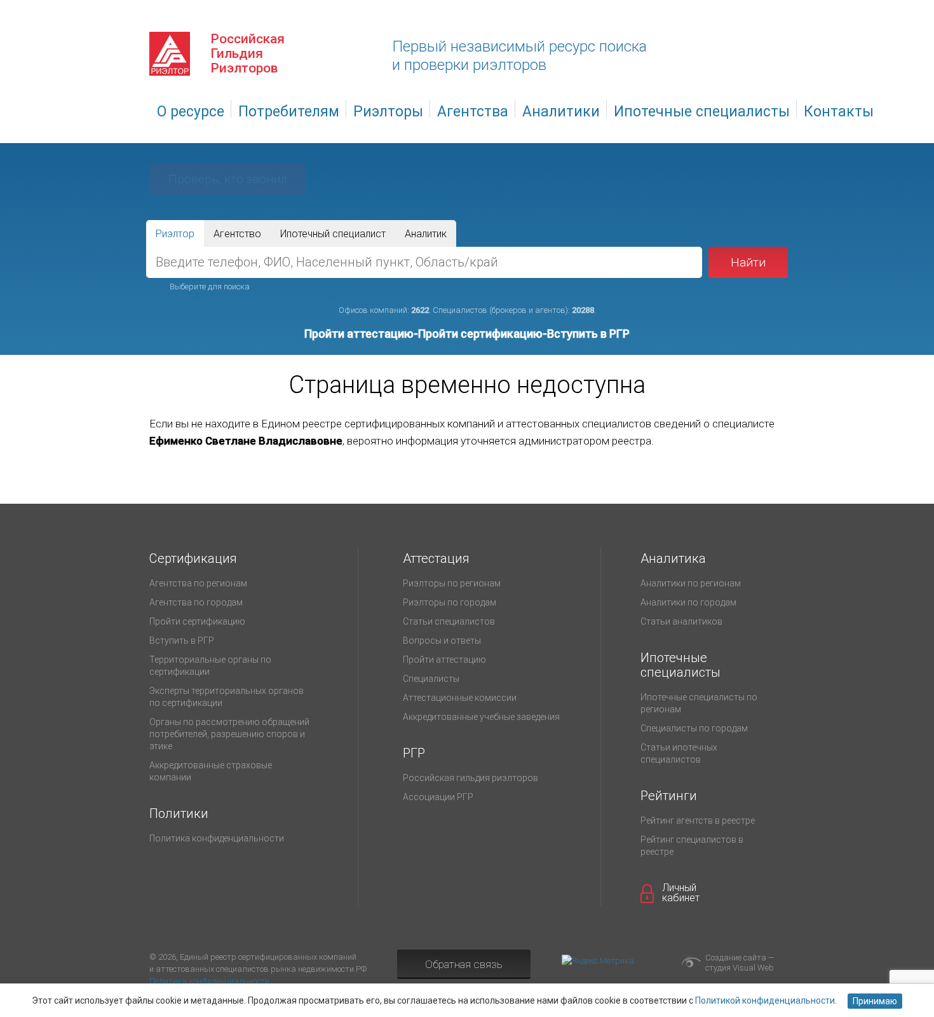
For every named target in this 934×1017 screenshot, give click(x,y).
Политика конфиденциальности (216, 838)
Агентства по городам (196, 602)
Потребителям (288, 111)
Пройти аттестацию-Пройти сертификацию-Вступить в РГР (467, 333)
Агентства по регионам (198, 583)
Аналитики (561, 111)
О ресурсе (190, 111)
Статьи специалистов (449, 621)
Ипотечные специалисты (702, 111)
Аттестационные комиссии (460, 698)
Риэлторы (388, 111)
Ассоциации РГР (438, 797)
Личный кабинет (681, 893)
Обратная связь (464, 964)
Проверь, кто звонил (227, 179)
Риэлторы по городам (449, 602)
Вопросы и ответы (442, 640)
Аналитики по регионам (690, 583)
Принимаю (875, 1001)
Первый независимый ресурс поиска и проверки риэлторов (519, 56)
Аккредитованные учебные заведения (481, 717)
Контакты (839, 111)
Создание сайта (735, 957)
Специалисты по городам (694, 728)
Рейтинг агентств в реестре (697, 820)
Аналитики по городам (688, 602)
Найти (748, 262)
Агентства (472, 111)
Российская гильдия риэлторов (470, 778)
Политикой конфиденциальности (765, 1000)
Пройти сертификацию (197, 621)
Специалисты (431, 679)
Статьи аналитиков (681, 621)
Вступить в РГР (181, 640)
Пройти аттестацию (444, 659)
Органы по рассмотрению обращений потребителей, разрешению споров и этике (229, 734)
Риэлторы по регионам (452, 583)
